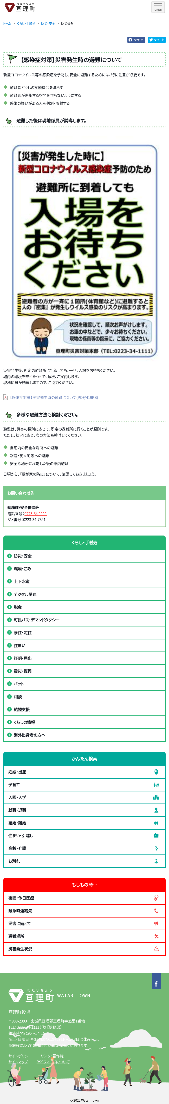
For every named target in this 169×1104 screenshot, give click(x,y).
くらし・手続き (26, 23)
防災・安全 (48, 23)
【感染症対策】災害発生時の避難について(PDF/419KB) (54, 397)
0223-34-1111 (35, 513)
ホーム (6, 23)
